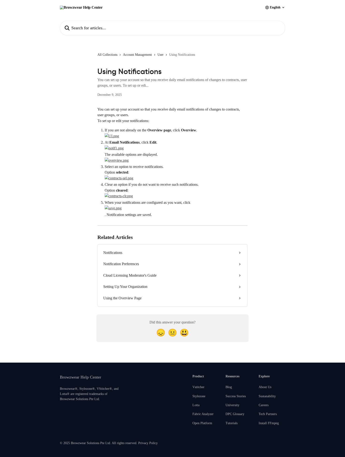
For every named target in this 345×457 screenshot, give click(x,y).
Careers (263, 405)
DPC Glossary (235, 414)
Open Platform (202, 423)
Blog (229, 387)
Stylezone (198, 396)
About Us (265, 387)
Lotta (195, 405)
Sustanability (267, 396)
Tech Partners (268, 414)
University (232, 405)
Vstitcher (198, 387)
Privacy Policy (148, 443)
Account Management (137, 54)
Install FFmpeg (269, 423)
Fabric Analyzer (203, 414)
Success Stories (236, 396)
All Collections (107, 54)
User (160, 54)
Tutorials (232, 423)
